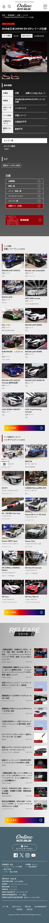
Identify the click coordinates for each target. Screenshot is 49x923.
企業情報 (11, 181)
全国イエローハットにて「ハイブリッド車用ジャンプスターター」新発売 (16, 684)
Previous (4, 57)
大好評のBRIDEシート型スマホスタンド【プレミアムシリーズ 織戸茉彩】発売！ (17, 722)
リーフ (25, 15)
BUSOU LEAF (7, 297)
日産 (18, 15)
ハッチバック (39, 36)
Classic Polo (30, 541)
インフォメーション (15, 196)
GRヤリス (5, 461)
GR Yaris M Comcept (33, 568)
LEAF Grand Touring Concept (33, 411)
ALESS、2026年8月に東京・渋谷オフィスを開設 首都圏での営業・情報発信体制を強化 (16, 790)
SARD (4, 765)
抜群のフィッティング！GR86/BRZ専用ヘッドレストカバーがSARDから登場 (16, 761)
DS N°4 (4, 488)
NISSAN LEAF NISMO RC (35, 380)
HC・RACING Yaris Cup (11, 513)
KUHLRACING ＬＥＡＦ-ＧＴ (12, 353)
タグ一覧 (5, 906)
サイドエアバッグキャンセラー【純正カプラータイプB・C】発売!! (16, 735)
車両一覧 (11, 186)
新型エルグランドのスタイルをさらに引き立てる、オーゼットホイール (16, 748)
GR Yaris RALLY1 (32, 597)
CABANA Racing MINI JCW (35, 488)
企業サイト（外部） (15, 206)
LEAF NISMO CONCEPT (11, 409)
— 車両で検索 (6, 869)
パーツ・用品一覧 (14, 191)
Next (44, 57)
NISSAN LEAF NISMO (33, 325)
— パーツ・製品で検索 (9, 872)
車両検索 (11, 15)
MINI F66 (28, 461)
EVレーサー (6, 325)
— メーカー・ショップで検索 (12, 866)
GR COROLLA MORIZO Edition (11, 569)
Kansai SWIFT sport (9, 541)
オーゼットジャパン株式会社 (10, 752)
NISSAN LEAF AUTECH (11, 271)
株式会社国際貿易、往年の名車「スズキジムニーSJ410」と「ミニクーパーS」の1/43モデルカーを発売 (17, 803)
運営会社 (28, 906)
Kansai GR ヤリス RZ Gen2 (35, 515)
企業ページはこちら (34, 93)
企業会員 (29, 909)
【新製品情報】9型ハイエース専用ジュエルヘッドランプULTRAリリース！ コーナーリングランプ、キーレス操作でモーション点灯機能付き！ (17, 776)
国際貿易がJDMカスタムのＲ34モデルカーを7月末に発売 (17, 710)
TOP (3, 15)
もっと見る (11, 428)
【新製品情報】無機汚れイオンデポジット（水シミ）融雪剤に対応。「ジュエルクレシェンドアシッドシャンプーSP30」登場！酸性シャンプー (17, 671)
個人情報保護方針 (41, 906)
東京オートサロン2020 (11, 165)
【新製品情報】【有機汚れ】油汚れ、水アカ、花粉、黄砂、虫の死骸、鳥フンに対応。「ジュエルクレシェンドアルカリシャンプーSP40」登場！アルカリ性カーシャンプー (17, 654)
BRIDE (4, 726)
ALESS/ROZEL (7, 796)
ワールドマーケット (8, 700)
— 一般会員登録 (31, 866)
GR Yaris (5, 597)
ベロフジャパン (6, 687)
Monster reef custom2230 (35, 271)
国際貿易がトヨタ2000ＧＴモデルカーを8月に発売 (17, 697)
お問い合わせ (16, 906)
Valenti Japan (6, 662)
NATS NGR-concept (32, 298)
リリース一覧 (13, 201)
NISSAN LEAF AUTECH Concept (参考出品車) (11, 381)
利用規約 (20, 909)
